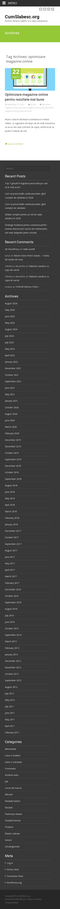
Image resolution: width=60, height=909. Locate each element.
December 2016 (13, 589)
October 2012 (12, 673)
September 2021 (13, 381)
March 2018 (11, 511)
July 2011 (9, 706)
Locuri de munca (13, 787)
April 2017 (10, 569)
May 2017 (10, 563)
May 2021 (10, 394)
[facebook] (40, 9)
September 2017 (13, 544)
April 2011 (10, 726)
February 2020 (12, 433)
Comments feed (15, 876)
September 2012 (13, 680)
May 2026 (10, 309)
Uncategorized (12, 846)
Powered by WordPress (15, 899)
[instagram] (48, 9)
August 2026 (11, 303)
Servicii (33, 104)
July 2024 (9, 335)
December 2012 (13, 660)
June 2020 (10, 420)
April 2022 (10, 355)
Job (6, 781)
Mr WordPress (12, 249)
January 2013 (11, 654)
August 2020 (11, 413)
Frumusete (10, 768)
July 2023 (9, 342)
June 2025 (10, 316)
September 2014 (13, 634)
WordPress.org (14, 882)
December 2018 (13, 465)
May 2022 (10, 348)
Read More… (12, 136)
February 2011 (12, 732)
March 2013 (11, 641)
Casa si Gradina (12, 755)
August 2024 (11, 329)
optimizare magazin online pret (31, 107)
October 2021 (12, 374)
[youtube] (52, 9)
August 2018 (11, 485)
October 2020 (12, 407)
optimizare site (25, 111)
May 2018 (10, 498)
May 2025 (10, 322)
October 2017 (12, 537)
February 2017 (12, 582)
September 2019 (13, 459)
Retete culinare (12, 833)
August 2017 (11, 550)
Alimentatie (10, 748)
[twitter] (44, 9)
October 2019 (12, 452)
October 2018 (12, 472)
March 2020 (11, 426)
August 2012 (11, 687)
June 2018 (10, 491)
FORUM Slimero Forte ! (27, 286)
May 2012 (10, 699)
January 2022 (11, 361)
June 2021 (10, 387)
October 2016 (12, 595)
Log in (10, 863)
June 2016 (10, 621)
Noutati (8, 807)
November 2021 (13, 368)
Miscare (9, 794)
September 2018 (13, 478)
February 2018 (12, 517)
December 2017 (13, 530)
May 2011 (10, 719)
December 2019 (13, 439)
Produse (9, 826)
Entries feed (13, 869)
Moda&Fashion (12, 801)
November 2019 (13, 446)
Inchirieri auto (11, 775)
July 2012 (9, 693)
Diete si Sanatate (13, 762)
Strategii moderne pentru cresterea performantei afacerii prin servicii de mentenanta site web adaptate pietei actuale (26, 228)
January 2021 (11, 400)
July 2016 (9, 615)
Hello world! (29, 249)
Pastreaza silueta (13, 814)
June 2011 (10, 712)
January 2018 (11, 524)
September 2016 (13, 602)
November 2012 (13, 667)
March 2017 (11, 576)
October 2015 (12, 628)
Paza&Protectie (13, 820)
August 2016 (11, 608)
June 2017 (10, 556)
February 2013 (12, 648)
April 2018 (10, 504)
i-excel (36, 899)
